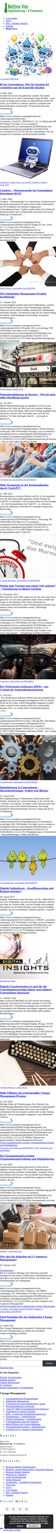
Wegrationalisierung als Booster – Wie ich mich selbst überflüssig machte (27, 396)
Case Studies (11, 1490)
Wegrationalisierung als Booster (20, 1406)
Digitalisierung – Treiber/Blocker (21, 1416)
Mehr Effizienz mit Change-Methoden (23, 1424)
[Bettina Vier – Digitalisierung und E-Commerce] (21, 13)
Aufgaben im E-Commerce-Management (24, 1429)
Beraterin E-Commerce (16, 1474)
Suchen (3, 1359)
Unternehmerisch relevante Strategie (22, 1422)
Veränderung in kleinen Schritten (20, 1411)
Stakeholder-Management (17, 1401)
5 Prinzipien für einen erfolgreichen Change (25, 1404)
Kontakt (9, 1495)
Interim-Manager (13, 1480)
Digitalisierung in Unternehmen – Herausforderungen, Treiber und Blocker (24, 789)
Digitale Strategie (8, 1380)
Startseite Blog (7, 1368)
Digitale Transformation (11, 1377)
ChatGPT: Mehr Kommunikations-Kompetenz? (27, 1409)
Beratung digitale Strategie (18, 1472)
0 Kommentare (6, 1270)
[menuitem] (31, 18)
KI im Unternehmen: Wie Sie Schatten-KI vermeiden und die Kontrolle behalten (24, 86)
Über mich (10, 1485)
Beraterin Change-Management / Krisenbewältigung (29, 1469)
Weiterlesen (5, 113)
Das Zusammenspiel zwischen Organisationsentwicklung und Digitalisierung (27, 1157)
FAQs (8, 1487)
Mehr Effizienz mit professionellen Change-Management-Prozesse (25, 1094)
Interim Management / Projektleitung (16, 1387)
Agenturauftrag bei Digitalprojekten (22, 1398)
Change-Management (10, 1382)
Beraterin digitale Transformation (21, 1467)
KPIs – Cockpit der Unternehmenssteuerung (26, 1414)
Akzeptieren (33, 1526)
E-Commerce (6, 1385)
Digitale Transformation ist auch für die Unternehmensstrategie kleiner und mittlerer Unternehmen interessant (26, 989)
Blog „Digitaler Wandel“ (17, 1492)
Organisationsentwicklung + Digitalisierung (25, 1427)
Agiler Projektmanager (16, 1477)
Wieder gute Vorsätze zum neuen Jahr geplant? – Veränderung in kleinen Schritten (28, 587)
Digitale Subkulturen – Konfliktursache (23, 1419)
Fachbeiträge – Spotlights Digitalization (23, 1482)
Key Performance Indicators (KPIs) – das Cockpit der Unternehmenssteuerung (24, 688)
